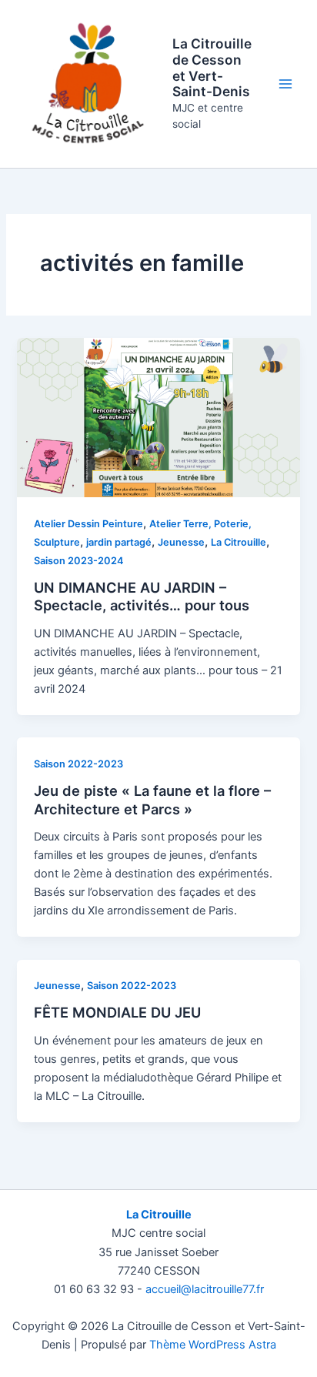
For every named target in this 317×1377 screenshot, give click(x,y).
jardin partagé (119, 542)
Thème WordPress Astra (212, 1345)
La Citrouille (238, 542)
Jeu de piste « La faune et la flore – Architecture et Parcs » (152, 799)
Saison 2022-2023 (78, 764)
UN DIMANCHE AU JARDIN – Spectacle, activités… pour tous (141, 596)
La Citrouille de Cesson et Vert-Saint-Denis (212, 67)
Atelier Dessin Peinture (88, 524)
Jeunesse (181, 542)
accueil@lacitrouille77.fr (204, 1289)
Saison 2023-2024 (78, 561)
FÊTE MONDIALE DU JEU (117, 1012)
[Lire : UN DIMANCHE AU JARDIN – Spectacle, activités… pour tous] (158, 417)
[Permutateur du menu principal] (285, 84)
